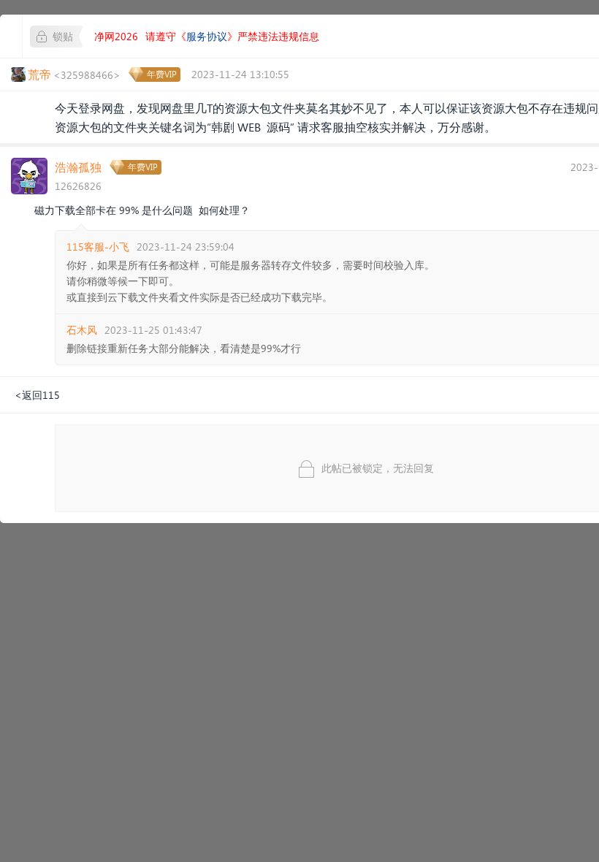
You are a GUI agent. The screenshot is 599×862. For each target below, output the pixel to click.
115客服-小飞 (97, 246)
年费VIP (162, 74)
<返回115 (37, 395)
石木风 (81, 330)
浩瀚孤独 (78, 167)
